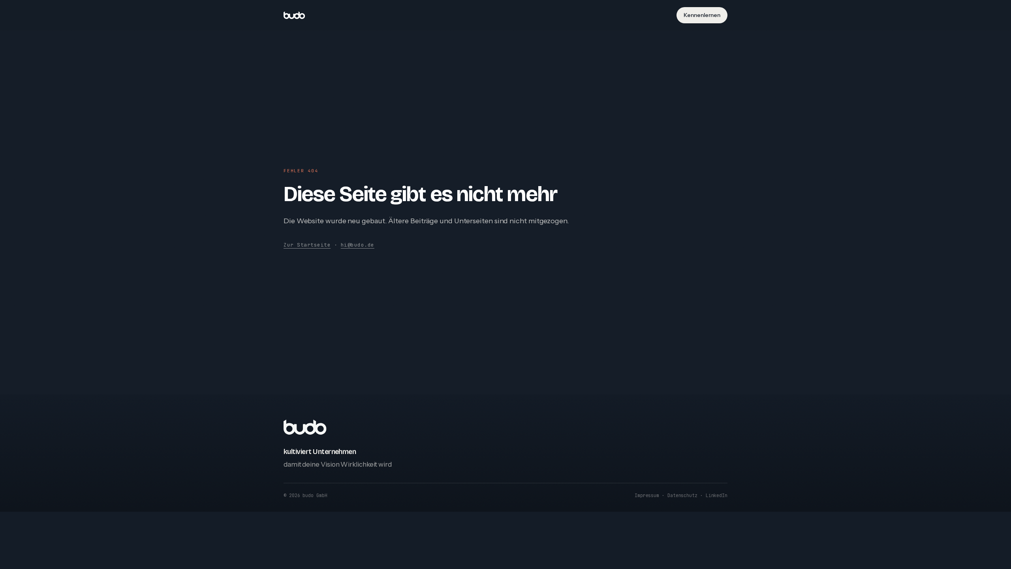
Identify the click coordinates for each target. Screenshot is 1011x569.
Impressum (647, 495)
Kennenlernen (702, 15)
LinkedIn (716, 495)
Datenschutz (682, 495)
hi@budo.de (357, 244)
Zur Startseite (307, 244)
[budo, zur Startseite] (294, 15)
